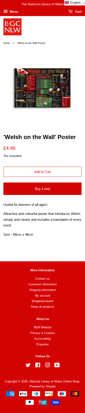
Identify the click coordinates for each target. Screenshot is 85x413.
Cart (78, 11)
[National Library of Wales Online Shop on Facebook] (37, 366)
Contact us (42, 278)
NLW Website (42, 327)
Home (6, 43)
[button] (74, 2)
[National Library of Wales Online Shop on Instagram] (47, 366)
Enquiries (42, 344)
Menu (13, 11)
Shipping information (42, 290)
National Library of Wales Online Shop (54, 381)
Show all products (42, 306)
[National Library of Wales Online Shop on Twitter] (28, 366)
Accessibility (42, 338)
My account (42, 295)
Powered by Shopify (42, 386)
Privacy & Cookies (42, 333)
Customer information (43, 284)
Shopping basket (42, 301)
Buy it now (42, 189)
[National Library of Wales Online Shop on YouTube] (57, 366)
